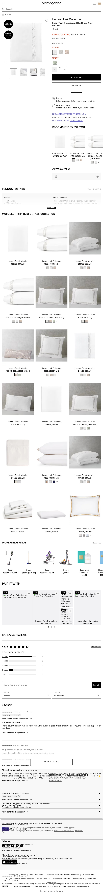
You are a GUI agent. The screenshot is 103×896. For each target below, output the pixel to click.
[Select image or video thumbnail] (13, 73)
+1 (23, 321)
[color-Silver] (47, 321)
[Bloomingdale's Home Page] (51, 3)
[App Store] (9, 862)
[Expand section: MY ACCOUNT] (51, 800)
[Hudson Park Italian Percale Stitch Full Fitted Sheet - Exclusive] (52, 506)
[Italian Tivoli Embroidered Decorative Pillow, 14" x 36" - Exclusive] (18, 345)
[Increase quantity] (64, 69)
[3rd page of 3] (54, 627)
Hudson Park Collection (67, 19)
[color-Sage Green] (54, 321)
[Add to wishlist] (47, 21)
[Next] (48, 73)
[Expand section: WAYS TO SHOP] (51, 811)
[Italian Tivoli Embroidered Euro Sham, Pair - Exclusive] (52, 345)
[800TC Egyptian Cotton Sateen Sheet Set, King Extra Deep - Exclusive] (18, 506)
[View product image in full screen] (5, 62)
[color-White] (77, 160)
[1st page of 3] (48, 627)
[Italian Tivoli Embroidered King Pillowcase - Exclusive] (77, 141)
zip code (69, 101)
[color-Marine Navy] (54, 481)
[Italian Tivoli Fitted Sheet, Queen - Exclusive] (52, 399)
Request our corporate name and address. (74, 887)
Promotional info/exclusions (64, 831)
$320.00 (75, 35)
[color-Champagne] (81, 160)
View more (51, 207)
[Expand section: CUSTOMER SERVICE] (51, 794)
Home (9, 14)
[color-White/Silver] (74, 160)
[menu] (3, 3)
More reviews (51, 762)
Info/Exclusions (76, 120)
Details (82, 35)
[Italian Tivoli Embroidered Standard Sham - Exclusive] (18, 399)
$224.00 (61, 34)
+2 (99, 162)
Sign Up (82, 114)
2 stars (5, 670)
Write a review (96, 647)
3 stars (5, 665)
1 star (5, 674)
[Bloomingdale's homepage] (3, 15)
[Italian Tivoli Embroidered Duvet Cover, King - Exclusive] (85, 238)
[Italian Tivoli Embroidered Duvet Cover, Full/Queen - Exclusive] (85, 452)
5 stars (5, 656)
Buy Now (76, 86)
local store (72, 108)
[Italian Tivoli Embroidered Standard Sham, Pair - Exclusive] (85, 292)
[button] (26, 48)
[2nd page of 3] (51, 627)
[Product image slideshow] (26, 42)
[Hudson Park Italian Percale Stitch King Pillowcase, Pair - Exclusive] (52, 452)
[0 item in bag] (99, 3)
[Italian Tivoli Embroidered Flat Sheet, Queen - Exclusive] (85, 345)
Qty (60, 67)
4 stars (5, 661)
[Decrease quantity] (54, 69)
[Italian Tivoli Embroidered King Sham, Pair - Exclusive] (52, 292)
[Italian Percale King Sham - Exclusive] (85, 506)
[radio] (73, 160)
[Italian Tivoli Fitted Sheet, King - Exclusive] (60, 141)
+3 (90, 535)
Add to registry (76, 92)
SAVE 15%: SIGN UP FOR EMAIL (30, 778)
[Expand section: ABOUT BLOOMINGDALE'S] (51, 805)
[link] (60, 154)
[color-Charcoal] (50, 481)
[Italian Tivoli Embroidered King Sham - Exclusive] (85, 399)
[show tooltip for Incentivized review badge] (18, 715)
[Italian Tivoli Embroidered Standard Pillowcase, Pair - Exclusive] (95, 141)
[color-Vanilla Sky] (16, 481)
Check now (79, 831)
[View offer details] (76, 176)
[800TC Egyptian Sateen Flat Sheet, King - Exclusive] (18, 452)
